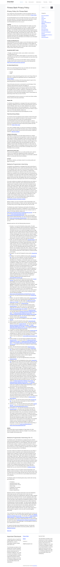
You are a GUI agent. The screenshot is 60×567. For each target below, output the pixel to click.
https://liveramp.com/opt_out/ (16, 277)
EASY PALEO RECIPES (45, 15)
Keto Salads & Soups (44, 30)
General (42, 19)
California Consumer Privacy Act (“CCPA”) (18, 308)
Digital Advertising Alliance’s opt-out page (23, 312)
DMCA (24, 538)
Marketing (43, 33)
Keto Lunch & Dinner (44, 29)
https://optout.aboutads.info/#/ (17, 213)
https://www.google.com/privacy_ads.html (16, 62)
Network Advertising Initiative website (24, 517)
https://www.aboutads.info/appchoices (18, 217)
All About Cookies (31, 467)
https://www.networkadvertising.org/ (17, 425)
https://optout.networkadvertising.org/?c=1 (19, 406)
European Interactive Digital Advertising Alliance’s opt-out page (23, 314)
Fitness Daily (43, 18)
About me (9, 530)
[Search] (52, 8)
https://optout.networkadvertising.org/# (15, 215)
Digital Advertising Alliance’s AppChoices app (26, 519)
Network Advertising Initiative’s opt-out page (19, 325)
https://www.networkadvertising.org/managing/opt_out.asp (19, 212)
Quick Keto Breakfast (44, 37)
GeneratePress (35, 565)
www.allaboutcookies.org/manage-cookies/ (16, 198)
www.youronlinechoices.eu (25, 424)
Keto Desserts (43, 27)
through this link (31, 239)
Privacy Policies (10, 78)
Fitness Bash (10, 1)
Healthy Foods (43, 21)
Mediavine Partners (11, 528)
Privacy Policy (33, 15)
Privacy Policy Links (16, 124)
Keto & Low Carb (44, 26)
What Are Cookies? (16, 131)
